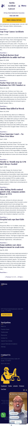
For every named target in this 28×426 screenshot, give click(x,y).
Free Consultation (14, 20)
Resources (4, 335)
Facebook (4, 386)
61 (18, 277)
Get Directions (6, 315)
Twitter (10, 386)
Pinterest (21, 386)
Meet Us (3, 326)
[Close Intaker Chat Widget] (26, 390)
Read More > (3, 29)
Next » (21, 277)
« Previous (8, 277)
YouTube (3, 389)
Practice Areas (5, 329)
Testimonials (4, 332)
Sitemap (3, 347)
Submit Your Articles (6, 341)
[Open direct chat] (24, 390)
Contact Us (4, 338)
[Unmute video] (18, 405)
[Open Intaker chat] (11, 425)
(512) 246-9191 (14, 16)
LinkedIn (15, 386)
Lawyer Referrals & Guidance (9, 344)
